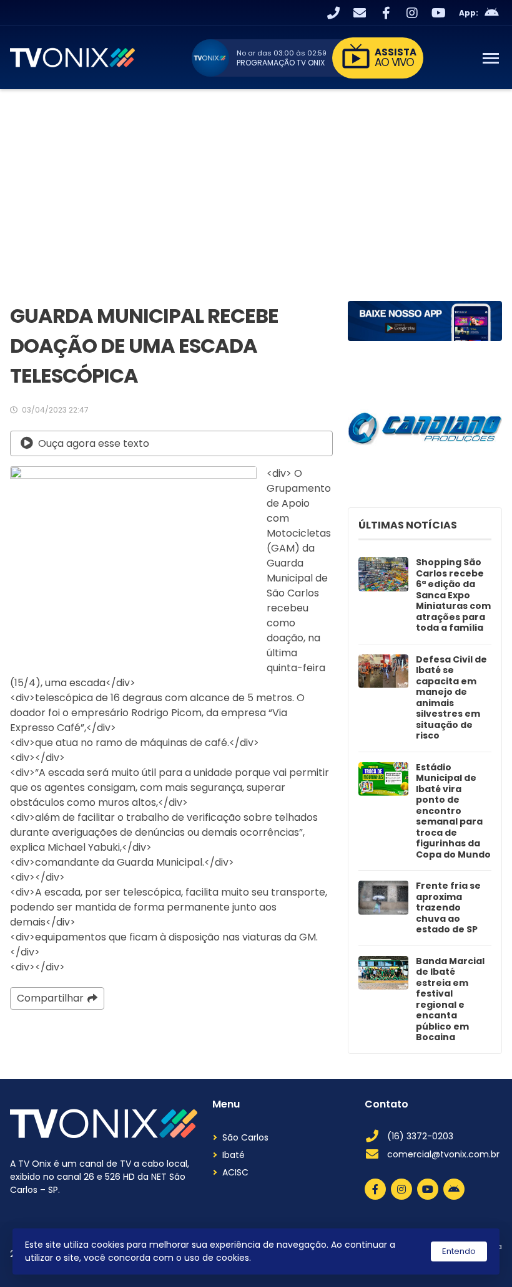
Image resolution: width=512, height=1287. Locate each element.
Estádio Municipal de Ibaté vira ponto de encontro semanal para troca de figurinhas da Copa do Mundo (453, 811)
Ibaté (233, 1155)
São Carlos (245, 1137)
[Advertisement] (256, 182)
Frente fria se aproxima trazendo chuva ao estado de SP (448, 908)
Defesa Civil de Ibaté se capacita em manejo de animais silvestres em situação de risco (451, 698)
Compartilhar (50, 998)
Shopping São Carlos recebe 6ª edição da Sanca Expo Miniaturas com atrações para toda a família (453, 595)
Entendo (459, 1251)
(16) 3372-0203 (420, 1136)
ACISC (235, 1172)
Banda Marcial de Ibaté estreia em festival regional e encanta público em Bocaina (450, 999)
